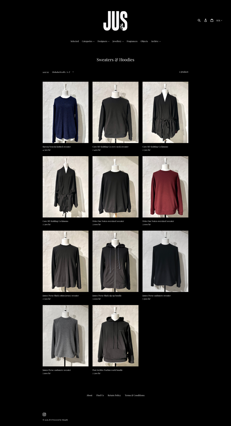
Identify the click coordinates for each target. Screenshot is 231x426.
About (89, 395)
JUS (50, 420)
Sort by (46, 72)
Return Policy (114, 395)
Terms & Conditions (135, 395)
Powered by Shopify (60, 420)
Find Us (100, 395)
